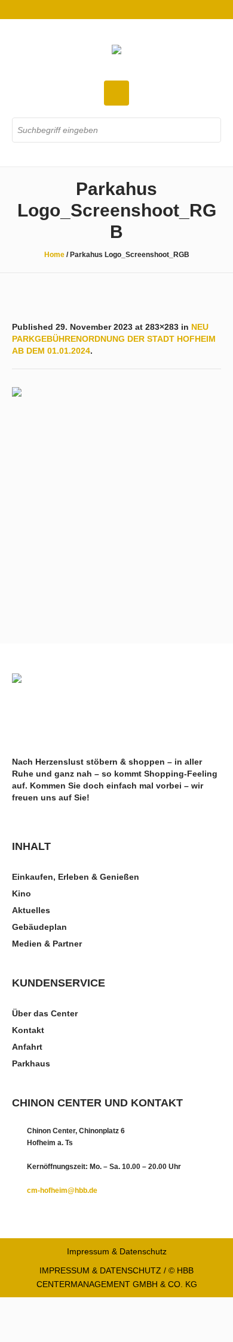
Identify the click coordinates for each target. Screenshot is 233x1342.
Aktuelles (31, 910)
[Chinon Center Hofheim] (116, 50)
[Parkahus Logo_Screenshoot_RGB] (116, 491)
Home (54, 255)
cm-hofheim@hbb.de (62, 1190)
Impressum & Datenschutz (117, 1251)
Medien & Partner (47, 943)
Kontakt (28, 1030)
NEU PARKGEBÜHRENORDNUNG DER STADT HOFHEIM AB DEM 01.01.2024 (114, 338)
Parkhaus (31, 1063)
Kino (21, 893)
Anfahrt (27, 1047)
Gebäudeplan (39, 927)
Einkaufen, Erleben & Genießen (75, 877)
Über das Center (45, 1013)
